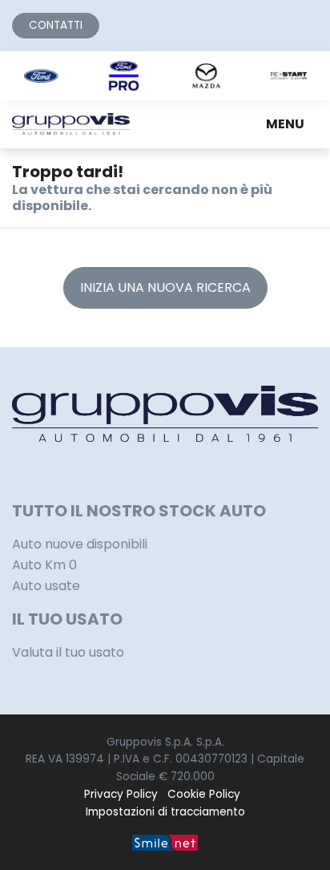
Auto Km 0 (44, 565)
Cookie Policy (203, 794)
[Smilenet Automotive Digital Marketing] (165, 841)
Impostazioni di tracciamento (165, 811)
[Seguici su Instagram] (36, 471)
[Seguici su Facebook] (17, 471)
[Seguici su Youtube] (74, 471)
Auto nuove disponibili (79, 544)
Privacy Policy (121, 794)
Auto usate (46, 586)
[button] (288, 124)
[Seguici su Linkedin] (55, 471)
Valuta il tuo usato (68, 652)
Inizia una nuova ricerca (165, 287)
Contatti (55, 25)
